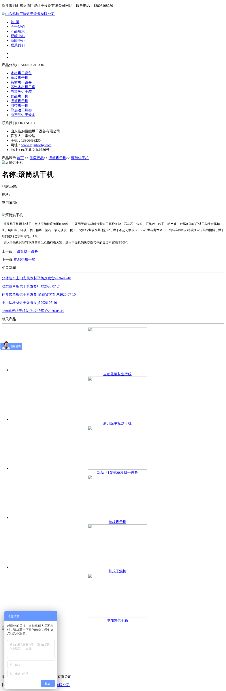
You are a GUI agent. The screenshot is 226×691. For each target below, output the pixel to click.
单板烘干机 (19, 78)
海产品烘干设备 (23, 115)
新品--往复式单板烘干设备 (117, 472)
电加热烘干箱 (21, 91)
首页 (20, 158)
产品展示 (18, 31)
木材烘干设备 (21, 73)
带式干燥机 (117, 571)
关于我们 (18, 27)
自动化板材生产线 (117, 374)
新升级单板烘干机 (117, 423)
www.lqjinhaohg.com (36, 145)
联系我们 (18, 45)
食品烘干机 (19, 96)
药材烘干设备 (21, 82)
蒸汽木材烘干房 (23, 87)
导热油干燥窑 (21, 110)
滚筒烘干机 (19, 101)
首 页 (15, 22)
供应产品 (37, 158)
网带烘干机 (19, 105)
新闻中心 (18, 40)
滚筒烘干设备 (27, 251)
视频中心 (18, 36)
